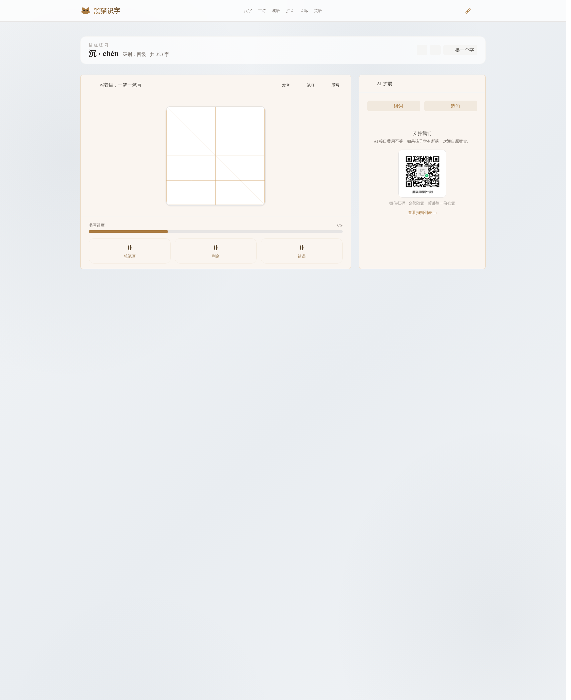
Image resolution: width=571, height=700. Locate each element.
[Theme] (480, 10)
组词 (398, 106)
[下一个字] (435, 50)
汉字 (248, 10)
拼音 (290, 10)
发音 (286, 85)
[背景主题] (468, 10)
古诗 (262, 10)
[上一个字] (422, 50)
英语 (318, 10)
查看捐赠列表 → (422, 212)
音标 (304, 10)
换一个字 (464, 50)
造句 (455, 106)
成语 (276, 10)
